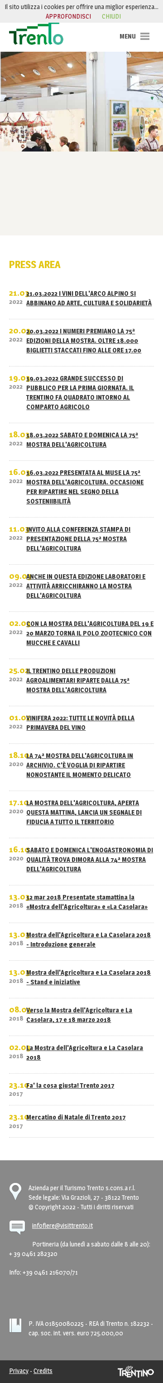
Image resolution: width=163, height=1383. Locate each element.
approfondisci (68, 16)
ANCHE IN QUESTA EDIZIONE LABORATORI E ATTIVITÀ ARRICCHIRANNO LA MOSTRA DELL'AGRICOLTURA (85, 585)
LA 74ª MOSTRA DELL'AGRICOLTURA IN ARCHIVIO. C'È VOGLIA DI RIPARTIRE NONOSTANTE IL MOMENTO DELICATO (79, 765)
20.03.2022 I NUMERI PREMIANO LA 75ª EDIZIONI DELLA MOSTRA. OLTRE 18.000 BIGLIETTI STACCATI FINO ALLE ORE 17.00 (83, 340)
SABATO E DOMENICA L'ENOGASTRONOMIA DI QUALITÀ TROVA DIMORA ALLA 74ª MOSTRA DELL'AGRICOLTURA (89, 859)
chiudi (111, 16)
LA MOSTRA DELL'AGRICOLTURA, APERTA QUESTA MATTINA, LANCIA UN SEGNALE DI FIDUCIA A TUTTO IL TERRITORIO (84, 812)
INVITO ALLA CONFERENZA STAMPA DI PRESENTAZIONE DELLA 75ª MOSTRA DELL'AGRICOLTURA (78, 538)
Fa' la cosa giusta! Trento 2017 (70, 1085)
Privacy (19, 1370)
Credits (43, 1370)
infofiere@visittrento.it (62, 1225)
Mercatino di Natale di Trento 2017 (75, 1117)
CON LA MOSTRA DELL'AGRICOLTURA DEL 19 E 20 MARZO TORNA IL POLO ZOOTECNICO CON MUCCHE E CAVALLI (89, 633)
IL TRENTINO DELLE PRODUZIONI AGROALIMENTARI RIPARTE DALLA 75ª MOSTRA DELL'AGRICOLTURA (77, 680)
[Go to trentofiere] (36, 33)
